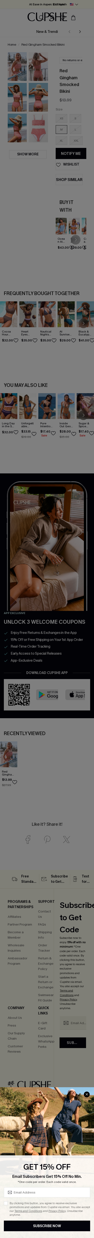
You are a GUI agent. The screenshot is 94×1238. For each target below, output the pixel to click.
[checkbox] (6, 1203)
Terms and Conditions (28, 1211)
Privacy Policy (57, 1211)
